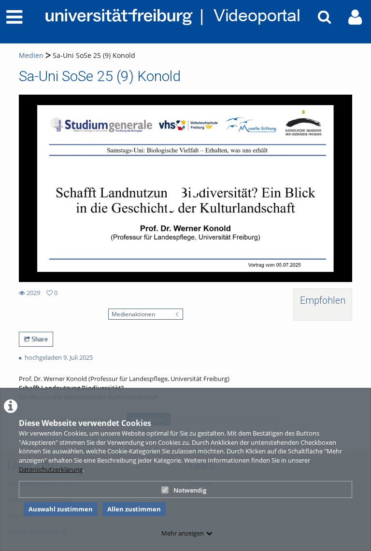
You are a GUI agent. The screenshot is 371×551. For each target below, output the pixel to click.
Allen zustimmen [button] (134, 509)
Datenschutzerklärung (51, 469)
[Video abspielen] (185, 188)
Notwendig (189, 490)
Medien (31, 55)
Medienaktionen (133, 314)
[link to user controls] (355, 17)
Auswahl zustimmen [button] (61, 509)
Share (39, 339)
